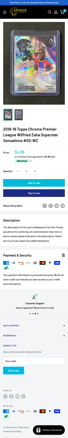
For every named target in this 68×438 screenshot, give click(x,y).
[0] (62, 12)
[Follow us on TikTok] (23, 396)
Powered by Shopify (12, 431)
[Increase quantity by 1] (35, 171)
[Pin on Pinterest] (50, 205)
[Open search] (49, 12)
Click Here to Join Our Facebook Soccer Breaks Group (34, 2)
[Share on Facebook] (44, 205)
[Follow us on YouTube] (17, 396)
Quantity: (8, 171)
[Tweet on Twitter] (56, 205)
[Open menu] (4, 12)
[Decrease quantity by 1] (18, 171)
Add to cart (34, 182)
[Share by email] (62, 205)
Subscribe (13, 370)
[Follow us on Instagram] (11, 396)
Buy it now (34, 193)
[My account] (55, 12)
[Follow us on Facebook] (5, 396)
